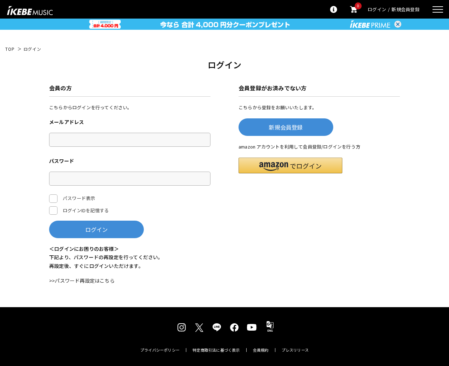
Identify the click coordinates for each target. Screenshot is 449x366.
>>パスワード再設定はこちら (82, 280)
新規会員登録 (405, 9)
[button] (290, 165)
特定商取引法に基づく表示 (216, 350)
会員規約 (261, 350)
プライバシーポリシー (160, 350)
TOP (10, 49)
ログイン (377, 9)
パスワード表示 (79, 198)
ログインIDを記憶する (86, 210)
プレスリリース (295, 350)
